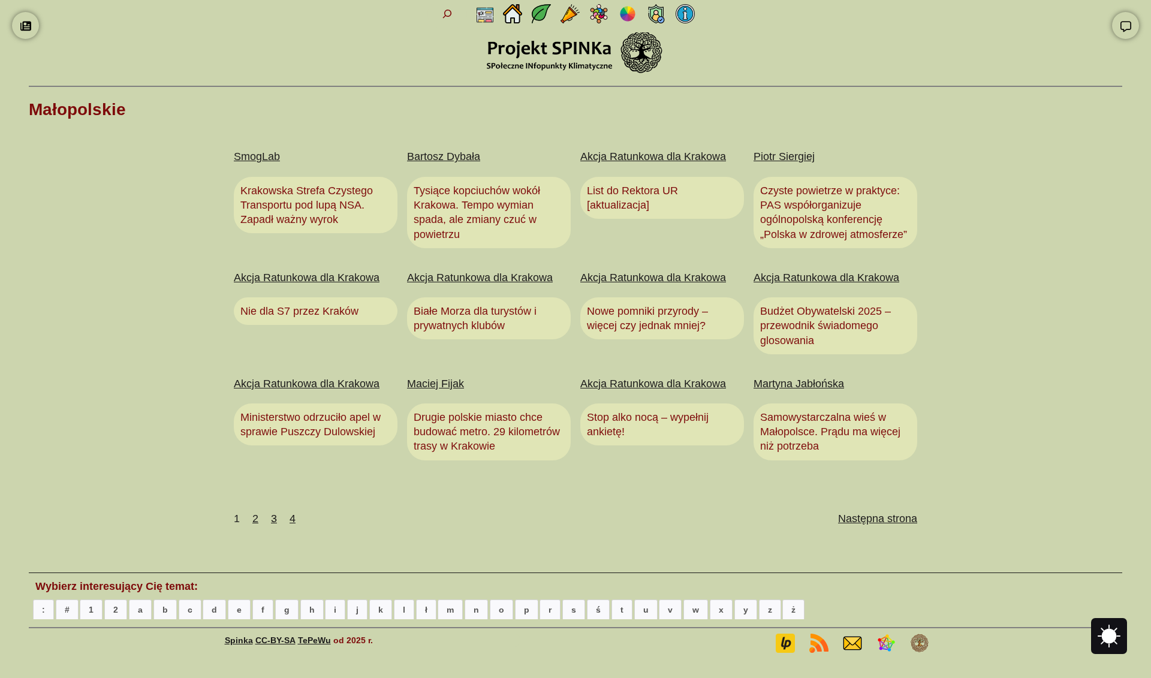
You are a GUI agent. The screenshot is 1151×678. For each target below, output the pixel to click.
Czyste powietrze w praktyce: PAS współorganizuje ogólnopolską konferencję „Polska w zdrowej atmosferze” (833, 212)
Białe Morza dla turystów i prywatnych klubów (475, 318)
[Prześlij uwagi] (1125, 25)
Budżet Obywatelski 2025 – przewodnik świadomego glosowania (825, 325)
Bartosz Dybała (443, 156)
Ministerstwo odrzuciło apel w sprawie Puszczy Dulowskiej (310, 424)
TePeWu (314, 640)
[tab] (43, 609)
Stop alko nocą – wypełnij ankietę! (648, 424)
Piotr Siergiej (784, 156)
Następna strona (877, 519)
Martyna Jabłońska (799, 384)
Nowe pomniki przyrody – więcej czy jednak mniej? (647, 318)
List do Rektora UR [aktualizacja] (632, 198)
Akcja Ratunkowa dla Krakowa (653, 156)
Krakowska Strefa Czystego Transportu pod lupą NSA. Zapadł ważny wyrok (306, 205)
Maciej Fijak (435, 384)
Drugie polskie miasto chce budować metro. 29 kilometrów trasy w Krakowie (487, 432)
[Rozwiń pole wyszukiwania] (446, 14)
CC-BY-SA (275, 640)
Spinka (239, 640)
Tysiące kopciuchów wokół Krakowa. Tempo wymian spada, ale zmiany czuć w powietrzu (477, 212)
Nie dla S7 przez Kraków (299, 311)
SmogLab (257, 156)
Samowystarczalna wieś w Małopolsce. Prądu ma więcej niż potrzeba (830, 432)
